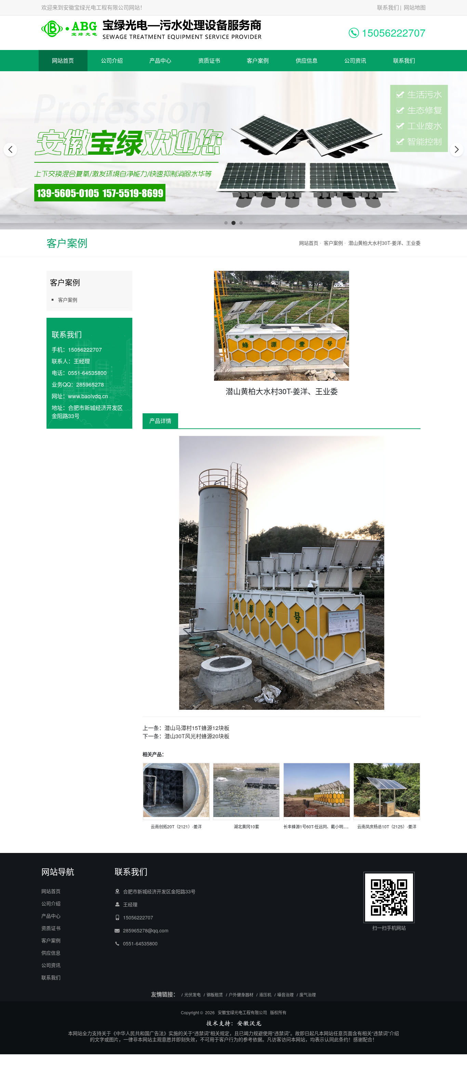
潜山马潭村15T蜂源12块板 (196, 728)
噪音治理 (285, 994)
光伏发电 (192, 994)
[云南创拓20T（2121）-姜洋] (176, 789)
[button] (226, 223)
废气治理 (307, 994)
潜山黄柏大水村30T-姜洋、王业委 (384, 242)
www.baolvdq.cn (88, 396)
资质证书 (209, 60)
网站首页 (63, 60)
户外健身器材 (241, 994)
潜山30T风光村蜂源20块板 (196, 736)
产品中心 (160, 60)
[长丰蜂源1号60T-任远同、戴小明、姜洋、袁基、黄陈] (317, 789)
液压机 (265, 994)
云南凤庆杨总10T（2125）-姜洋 (386, 826)
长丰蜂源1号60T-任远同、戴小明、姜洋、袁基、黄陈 (331, 826)
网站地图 (415, 7)
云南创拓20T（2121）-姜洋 (176, 826)
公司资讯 (355, 60)
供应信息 (307, 60)
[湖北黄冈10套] (246, 789)
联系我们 (388, 7)
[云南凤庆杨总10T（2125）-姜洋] (387, 789)
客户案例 (258, 60)
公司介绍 (112, 60)
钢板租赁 (214, 994)
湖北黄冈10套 (246, 826)
